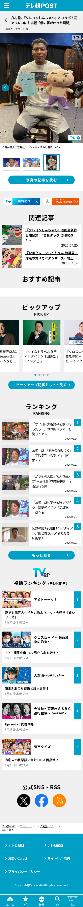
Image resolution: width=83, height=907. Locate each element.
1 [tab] (35, 375)
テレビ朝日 (16, 845)
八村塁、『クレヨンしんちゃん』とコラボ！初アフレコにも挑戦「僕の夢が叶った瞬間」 (50, 826)
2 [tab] (39, 375)
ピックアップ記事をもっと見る (41, 384)
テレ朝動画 (55, 845)
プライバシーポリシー (24, 871)
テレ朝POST (42, 5)
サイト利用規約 (58, 858)
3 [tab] (44, 375)
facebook (41, 800)
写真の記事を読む (41, 179)
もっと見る (41, 555)
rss (59, 800)
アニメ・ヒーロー (29, 826)
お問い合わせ (17, 858)
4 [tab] (48, 375)
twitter (23, 800)
